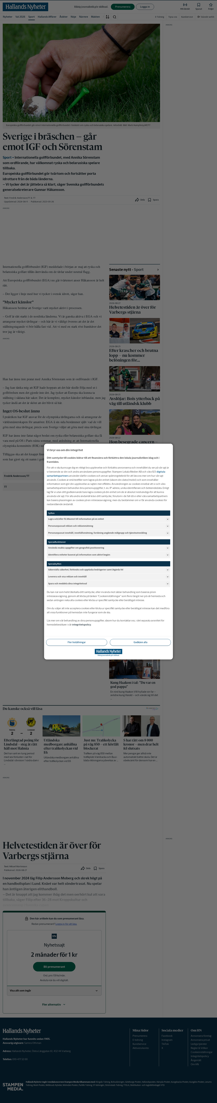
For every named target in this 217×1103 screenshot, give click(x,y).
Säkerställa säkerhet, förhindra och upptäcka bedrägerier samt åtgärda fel (85, 569)
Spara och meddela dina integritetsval (67, 583)
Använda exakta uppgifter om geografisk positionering (76, 547)
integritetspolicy (81, 624)
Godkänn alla (140, 642)
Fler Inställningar (77, 642)
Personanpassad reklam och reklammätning (70, 525)
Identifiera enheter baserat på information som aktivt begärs (79, 554)
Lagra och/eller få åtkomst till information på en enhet (76, 519)
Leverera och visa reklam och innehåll (67, 576)
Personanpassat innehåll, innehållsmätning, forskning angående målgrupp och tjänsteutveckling (97, 532)
